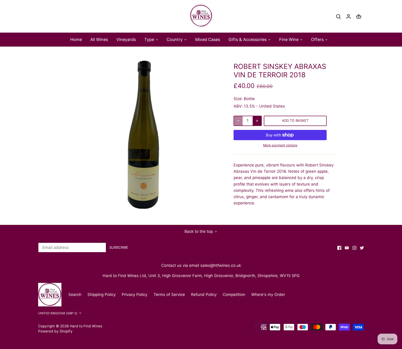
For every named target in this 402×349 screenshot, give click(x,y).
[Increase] (257, 121)
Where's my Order (268, 294)
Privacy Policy (134, 294)
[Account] (348, 16)
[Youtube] (347, 248)
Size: (238, 98)
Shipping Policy (101, 294)
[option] (144, 135)
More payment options (280, 145)
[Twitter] (362, 248)
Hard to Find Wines (86, 326)
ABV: (238, 106)
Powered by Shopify (55, 331)
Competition (234, 294)
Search (74, 294)
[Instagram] (354, 248)
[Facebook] (339, 248)
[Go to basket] (359, 16)
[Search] (338, 16)
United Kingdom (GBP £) (57, 313)
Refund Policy (204, 294)
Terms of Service (169, 294)
